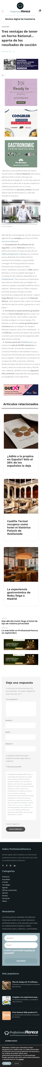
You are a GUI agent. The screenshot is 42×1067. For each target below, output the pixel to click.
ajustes (20, 1059)
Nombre (8, 720)
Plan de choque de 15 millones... (25, 982)
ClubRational (7, 279)
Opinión (5, 893)
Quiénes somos (11, 1041)
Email (7, 732)
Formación (6, 898)
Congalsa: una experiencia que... (25, 997)
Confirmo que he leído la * (19, 951)
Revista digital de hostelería (20, 19)
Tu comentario (12, 699)
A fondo (5, 882)
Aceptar (6, 1063)
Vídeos (4, 901)
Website (9, 744)
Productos (5, 877)
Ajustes (16, 1063)
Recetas (5, 896)
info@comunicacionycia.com (16, 805)
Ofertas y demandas (9, 890)
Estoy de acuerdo (14, 767)
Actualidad (5, 26)
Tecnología (6, 885)
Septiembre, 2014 (6, 51)
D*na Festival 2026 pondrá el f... (25, 1012)
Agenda (5, 888)
